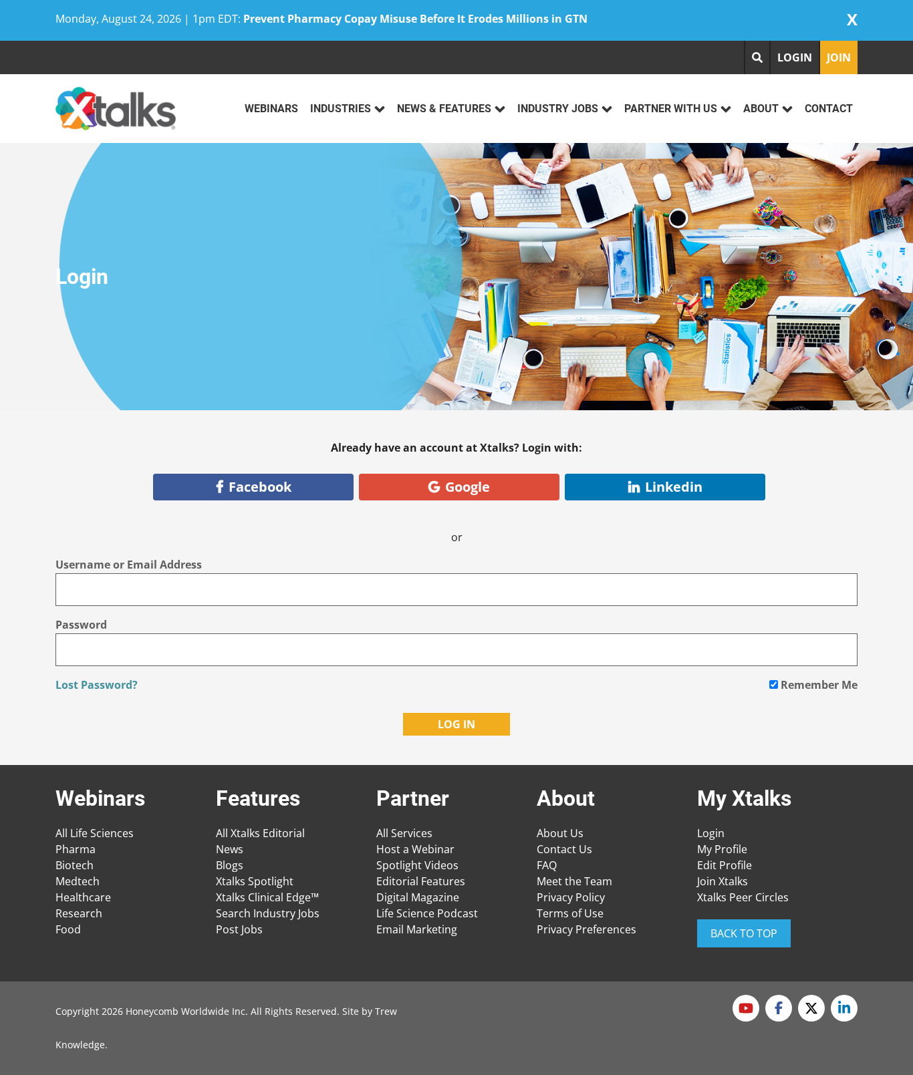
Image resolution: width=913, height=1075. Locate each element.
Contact (829, 108)
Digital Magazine (417, 897)
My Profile (722, 849)
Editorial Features (420, 881)
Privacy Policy (571, 897)
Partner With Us (670, 108)
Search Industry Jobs (267, 913)
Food (68, 929)
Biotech (74, 865)
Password (81, 624)
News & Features (444, 108)
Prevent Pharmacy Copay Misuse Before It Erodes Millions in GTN (415, 18)
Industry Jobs (557, 108)
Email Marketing (416, 929)
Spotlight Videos (417, 865)
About (761, 108)
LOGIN (794, 57)
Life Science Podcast (427, 913)
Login (711, 833)
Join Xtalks (722, 881)
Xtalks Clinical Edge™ (267, 897)
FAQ (547, 865)
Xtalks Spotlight (254, 881)
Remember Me (818, 684)
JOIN (839, 57)
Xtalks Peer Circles (743, 897)
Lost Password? (96, 684)
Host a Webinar (415, 849)
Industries (340, 108)
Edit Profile (724, 865)
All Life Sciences (94, 833)
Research (78, 913)
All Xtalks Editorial (260, 833)
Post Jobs (239, 929)
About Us (560, 833)
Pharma (75, 849)
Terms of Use (570, 913)
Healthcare (83, 897)
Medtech (77, 881)
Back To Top (743, 933)
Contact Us (564, 849)
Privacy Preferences (586, 929)
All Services (404, 833)
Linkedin (673, 487)
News (229, 849)
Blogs (229, 865)
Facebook (260, 487)
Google (467, 487)
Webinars (271, 108)
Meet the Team (574, 881)
